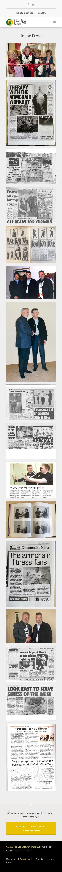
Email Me (42, 12)
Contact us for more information (31, 828)
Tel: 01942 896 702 (24, 12)
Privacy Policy (45, 847)
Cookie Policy (12, 850)
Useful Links (11, 859)
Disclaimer (26, 850)
